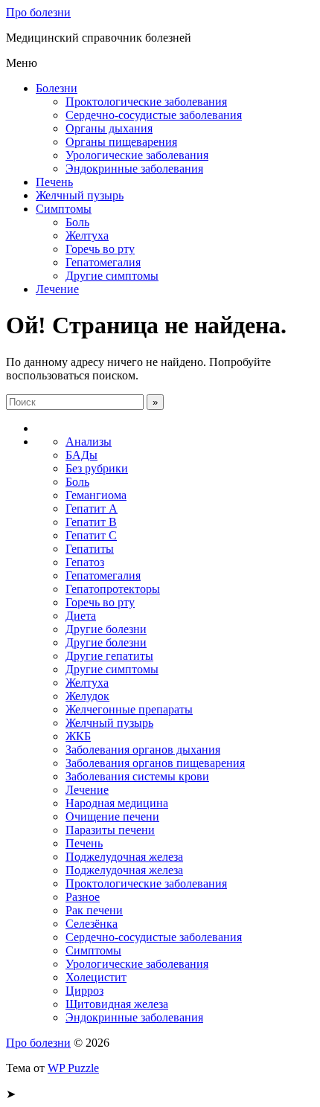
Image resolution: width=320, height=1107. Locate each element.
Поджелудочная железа (124, 856)
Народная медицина (116, 803)
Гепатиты (89, 548)
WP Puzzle (73, 1068)
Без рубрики (96, 468)
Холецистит (96, 977)
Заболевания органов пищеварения (155, 763)
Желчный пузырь (80, 195)
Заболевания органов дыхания (142, 749)
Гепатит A (91, 508)
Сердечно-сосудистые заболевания (153, 115)
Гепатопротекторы (112, 589)
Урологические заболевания (136, 155)
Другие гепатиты (109, 655)
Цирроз (84, 990)
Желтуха (87, 235)
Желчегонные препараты (129, 709)
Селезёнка (91, 923)
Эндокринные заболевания (134, 168)
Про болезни (38, 12)
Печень (54, 182)
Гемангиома (96, 495)
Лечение (57, 289)
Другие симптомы (112, 275)
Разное (82, 897)
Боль (77, 222)
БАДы (81, 455)
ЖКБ (78, 736)
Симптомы (64, 208)
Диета (80, 615)
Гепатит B (91, 522)
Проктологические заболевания (146, 101)
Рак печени (94, 910)
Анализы (88, 441)
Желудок (87, 696)
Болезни (56, 88)
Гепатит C (91, 535)
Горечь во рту (100, 249)
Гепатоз (84, 562)
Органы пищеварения (121, 141)
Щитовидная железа (116, 1004)
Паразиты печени (110, 830)
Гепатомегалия (103, 262)
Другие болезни (106, 629)
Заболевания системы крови (137, 776)
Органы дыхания (109, 128)
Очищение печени (112, 816)
